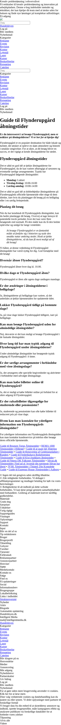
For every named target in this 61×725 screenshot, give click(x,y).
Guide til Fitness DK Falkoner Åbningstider (22, 460)
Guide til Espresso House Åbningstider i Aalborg (34, 469)
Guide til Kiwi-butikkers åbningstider (35, 457)
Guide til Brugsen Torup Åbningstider (19, 445)
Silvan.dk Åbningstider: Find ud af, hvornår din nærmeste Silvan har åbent (30, 463)
